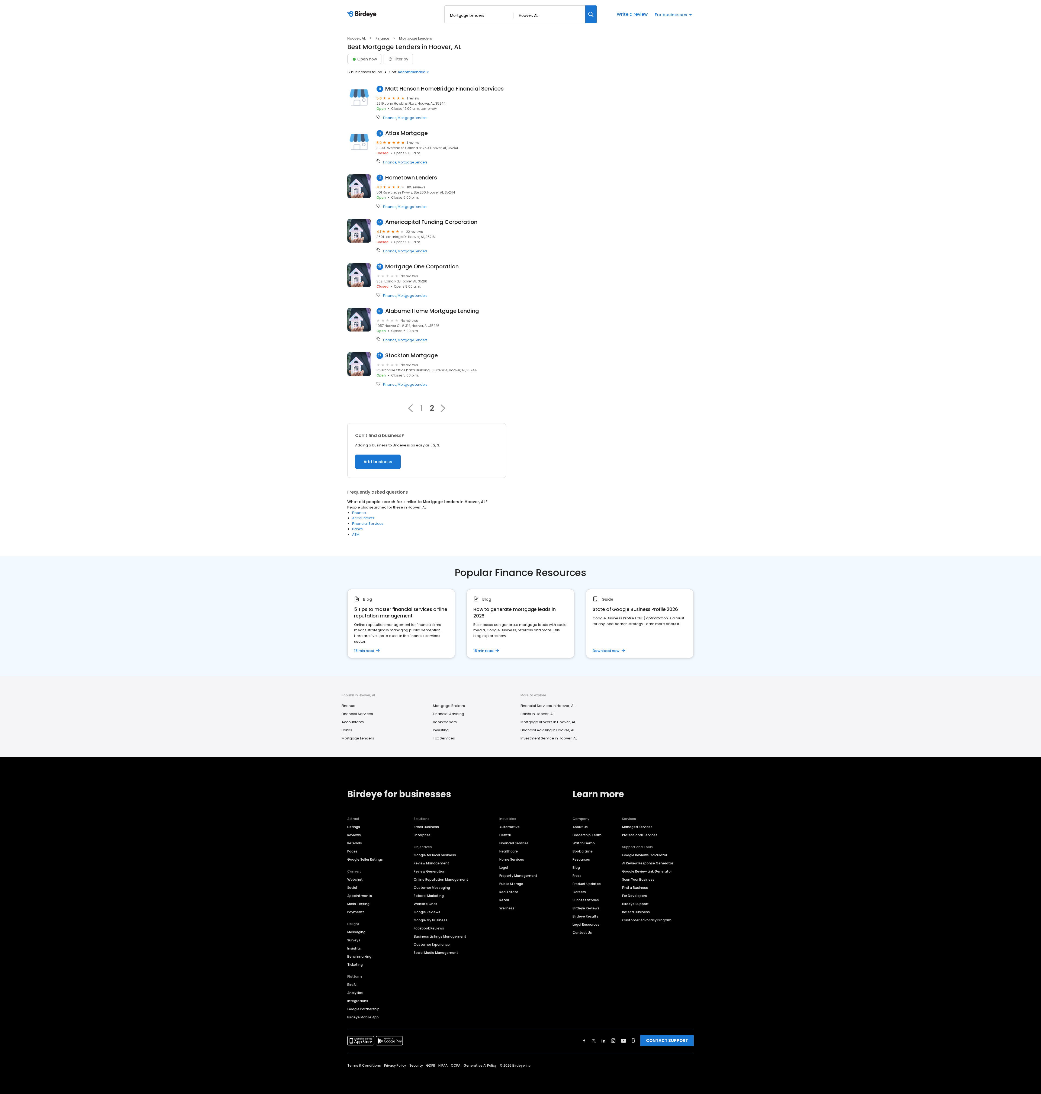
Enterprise (422, 835)
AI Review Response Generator (647, 863)
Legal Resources (586, 924)
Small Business (426, 827)
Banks (357, 529)
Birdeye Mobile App (363, 1017)
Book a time (583, 851)
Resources (581, 859)
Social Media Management (436, 952)
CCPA (455, 1065)
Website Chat (425, 904)
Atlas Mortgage (406, 133)
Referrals (354, 843)
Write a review (632, 14)
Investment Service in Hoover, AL (548, 738)
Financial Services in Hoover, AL (547, 705)
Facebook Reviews (429, 928)
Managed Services (637, 827)
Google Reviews (427, 912)
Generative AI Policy (480, 1065)
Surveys (353, 940)
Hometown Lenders (411, 177)
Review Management (431, 863)
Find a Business (635, 887)
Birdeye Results (585, 916)
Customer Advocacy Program (646, 920)
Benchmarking (359, 956)
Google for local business (435, 855)
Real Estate (508, 892)
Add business (378, 462)
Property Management (518, 875)
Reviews (354, 835)
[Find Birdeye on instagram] (613, 1040)
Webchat (355, 879)
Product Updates (587, 883)
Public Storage (511, 883)
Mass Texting (358, 904)
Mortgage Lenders (413, 118)
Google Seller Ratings (365, 859)
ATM (355, 534)
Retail (504, 900)
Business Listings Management (440, 936)
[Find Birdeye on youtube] (623, 1040)
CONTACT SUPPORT (667, 1040)
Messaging (356, 932)
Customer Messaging (432, 887)
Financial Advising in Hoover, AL (547, 730)
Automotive (509, 827)
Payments (356, 912)
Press (577, 875)
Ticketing (355, 964)
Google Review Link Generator (647, 871)
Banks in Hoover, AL (537, 713)
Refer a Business (636, 912)
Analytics (355, 992)
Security (416, 1065)
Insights (354, 948)
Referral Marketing (429, 895)
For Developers (634, 895)
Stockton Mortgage (411, 355)
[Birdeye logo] (362, 14)
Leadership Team (587, 835)
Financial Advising (448, 713)
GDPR (430, 1065)
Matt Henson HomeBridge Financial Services (444, 88)
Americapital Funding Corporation (431, 222)
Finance (382, 38)
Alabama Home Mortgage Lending (432, 311)
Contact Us (582, 932)
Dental (505, 835)
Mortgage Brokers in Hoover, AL (548, 722)
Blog (576, 867)
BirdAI (351, 984)
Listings (353, 827)
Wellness (507, 908)
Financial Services (368, 523)
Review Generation (429, 871)
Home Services (511, 859)
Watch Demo (584, 843)
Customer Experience (432, 944)
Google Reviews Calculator (644, 855)
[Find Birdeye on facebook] (584, 1040)
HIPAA (443, 1065)
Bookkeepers (445, 722)
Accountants (363, 518)
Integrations (357, 1001)
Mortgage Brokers (449, 705)
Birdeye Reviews (586, 908)
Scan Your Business (638, 879)
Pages (352, 851)
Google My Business (430, 920)
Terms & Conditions (364, 1065)
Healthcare (508, 851)
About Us (580, 827)
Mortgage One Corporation (422, 266)
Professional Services (639, 835)
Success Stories (586, 900)
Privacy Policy (395, 1065)
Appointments (359, 895)
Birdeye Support (635, 904)
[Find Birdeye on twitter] (594, 1040)
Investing (441, 730)
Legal (503, 867)
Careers (579, 892)
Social (352, 887)
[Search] (591, 14)
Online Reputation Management (441, 879)
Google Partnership (363, 1009)
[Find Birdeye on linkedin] (603, 1040)
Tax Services (444, 738)
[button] (410, 408)
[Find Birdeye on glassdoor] (633, 1040)
